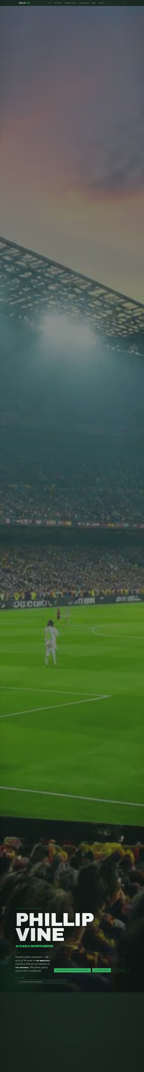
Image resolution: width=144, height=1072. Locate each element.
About (94, 3)
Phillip (24, 3)
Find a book (19, 977)
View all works (120, 1046)
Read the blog (120, 970)
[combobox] (40, 982)
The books (58, 3)
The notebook (84, 3)
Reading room (70, 3)
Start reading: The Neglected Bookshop (72, 970)
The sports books (102, 970)
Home (50, 3)
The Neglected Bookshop (70, 1012)
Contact (102, 3)
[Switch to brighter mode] (124, 3)
